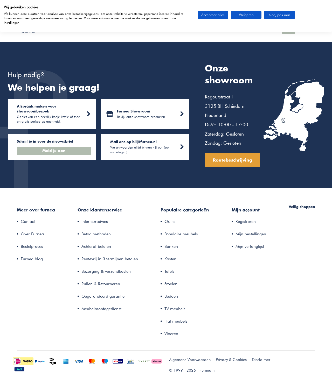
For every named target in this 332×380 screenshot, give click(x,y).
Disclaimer (261, 359)
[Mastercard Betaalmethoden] (91, 361)
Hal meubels (176, 321)
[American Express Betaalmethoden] (65, 361)
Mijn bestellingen (251, 233)
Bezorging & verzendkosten (106, 271)
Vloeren (171, 333)
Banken (171, 246)
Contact (28, 221)
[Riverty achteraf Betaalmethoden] (143, 361)
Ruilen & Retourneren (100, 283)
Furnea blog (32, 258)
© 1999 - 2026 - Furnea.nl (192, 370)
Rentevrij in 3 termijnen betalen (109, 258)
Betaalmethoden (96, 233)
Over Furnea (32, 233)
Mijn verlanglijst (250, 246)
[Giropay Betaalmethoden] (117, 361)
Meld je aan (53, 151)
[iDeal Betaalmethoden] (23, 361)
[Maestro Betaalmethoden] (104, 361)
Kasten (170, 258)
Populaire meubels (181, 233)
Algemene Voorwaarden (190, 359)
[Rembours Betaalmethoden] (52, 361)
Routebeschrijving (232, 160)
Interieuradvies (94, 221)
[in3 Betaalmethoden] (19, 368)
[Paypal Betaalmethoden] (39, 361)
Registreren (246, 221)
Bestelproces (32, 246)
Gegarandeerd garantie (103, 296)
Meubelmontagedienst (101, 308)
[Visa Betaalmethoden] (78, 361)
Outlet (170, 221)
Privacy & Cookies (231, 359)
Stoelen (170, 283)
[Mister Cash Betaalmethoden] (130, 361)
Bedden (171, 296)
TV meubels (174, 308)
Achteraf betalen (96, 246)
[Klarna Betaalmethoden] (156, 361)
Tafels (169, 271)
